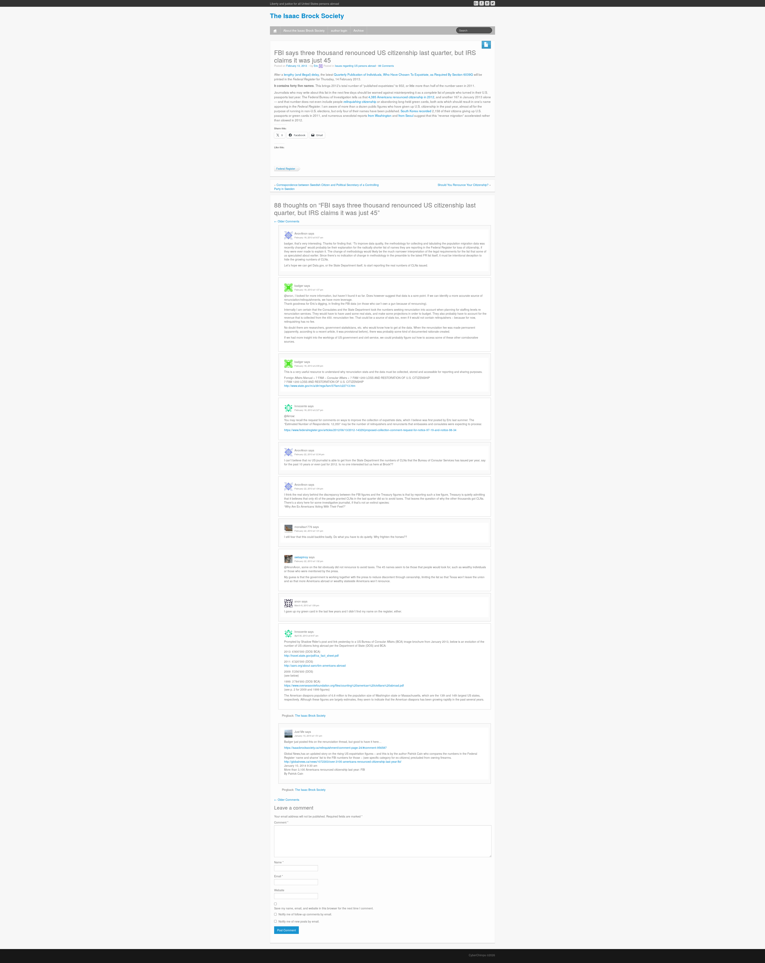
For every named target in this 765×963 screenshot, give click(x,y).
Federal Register (285, 168)
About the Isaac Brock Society (304, 30)
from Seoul (405, 115)
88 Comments (386, 66)
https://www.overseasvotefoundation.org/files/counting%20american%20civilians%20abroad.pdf (344, 685)
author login (339, 30)
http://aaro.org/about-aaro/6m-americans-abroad (315, 665)
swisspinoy (301, 557)
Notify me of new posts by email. (299, 921)
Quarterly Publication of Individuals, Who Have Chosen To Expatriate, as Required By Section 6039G (403, 74)
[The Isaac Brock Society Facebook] (481, 3)
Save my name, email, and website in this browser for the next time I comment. (324, 908)
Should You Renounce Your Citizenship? (463, 185)
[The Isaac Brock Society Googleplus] (476, 3)
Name (278, 862)
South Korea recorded (416, 111)
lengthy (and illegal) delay (301, 74)
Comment (281, 822)
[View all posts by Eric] (321, 66)
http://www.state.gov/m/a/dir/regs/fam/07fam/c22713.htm (319, 386)
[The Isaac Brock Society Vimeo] (487, 3)
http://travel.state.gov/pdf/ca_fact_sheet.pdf (311, 655)
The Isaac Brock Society (307, 15)
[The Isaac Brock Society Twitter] (492, 3)
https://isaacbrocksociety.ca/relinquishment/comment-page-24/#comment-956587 (335, 748)
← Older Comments (286, 221)
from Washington (379, 115)
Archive (358, 30)
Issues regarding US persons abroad (355, 66)
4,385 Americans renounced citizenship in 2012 (401, 97)
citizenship (359, 101)
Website (279, 890)
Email (278, 876)
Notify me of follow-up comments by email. (305, 914)
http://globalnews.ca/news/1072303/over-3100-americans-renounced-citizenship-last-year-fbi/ (342, 762)
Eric (316, 66)
